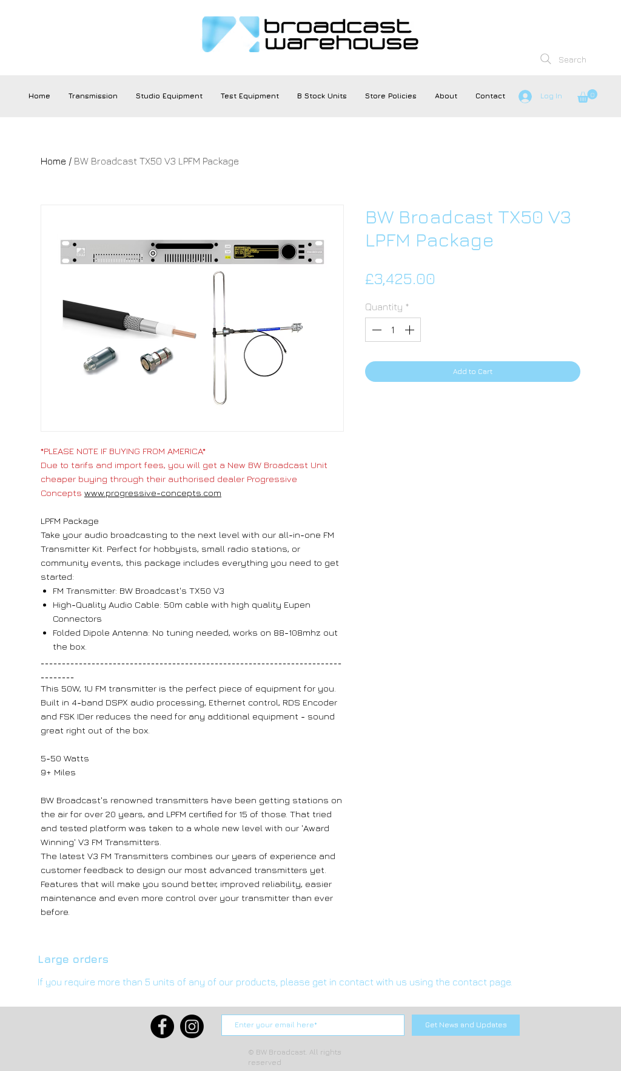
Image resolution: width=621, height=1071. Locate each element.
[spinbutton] (393, 329)
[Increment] (410, 329)
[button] (93, 96)
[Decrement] (375, 329)
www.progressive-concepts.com (152, 493)
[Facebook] (162, 1026)
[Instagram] (192, 1026)
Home (53, 160)
